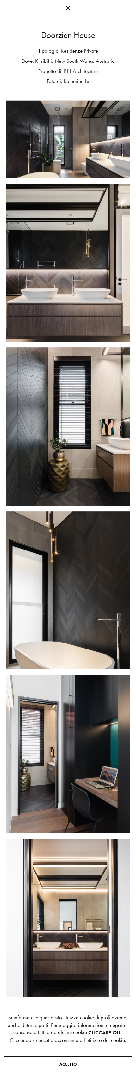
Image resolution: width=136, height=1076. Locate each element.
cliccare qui (104, 1032)
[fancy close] (68, 9)
